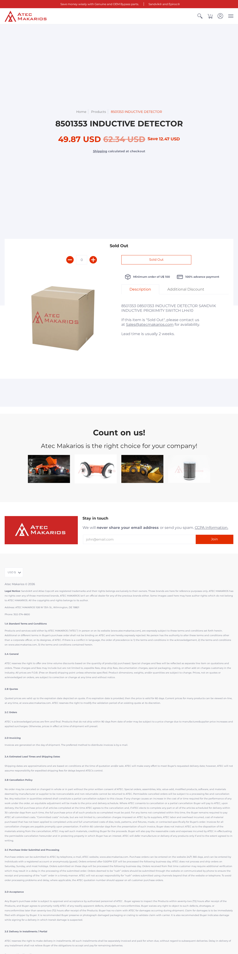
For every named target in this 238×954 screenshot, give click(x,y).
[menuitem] (200, 16)
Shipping (100, 151)
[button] (200, 16)
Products (98, 112)
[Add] (93, 260)
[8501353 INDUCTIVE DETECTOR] (63, 320)
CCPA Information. (211, 527)
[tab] (140, 289)
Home (81, 112)
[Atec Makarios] (25, 16)
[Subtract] (70, 260)
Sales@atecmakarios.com (150, 324)
